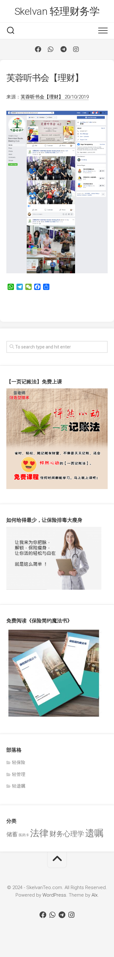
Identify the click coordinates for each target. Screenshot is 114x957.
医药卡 (24, 835)
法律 (39, 833)
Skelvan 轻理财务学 (57, 11)
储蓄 (12, 834)
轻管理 (18, 774)
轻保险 (18, 762)
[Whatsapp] (50, 49)
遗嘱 (94, 833)
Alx (95, 895)
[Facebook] (38, 49)
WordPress (54, 895)
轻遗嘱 (18, 785)
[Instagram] (76, 49)
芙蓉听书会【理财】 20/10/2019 (55, 97)
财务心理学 (66, 834)
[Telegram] (63, 49)
